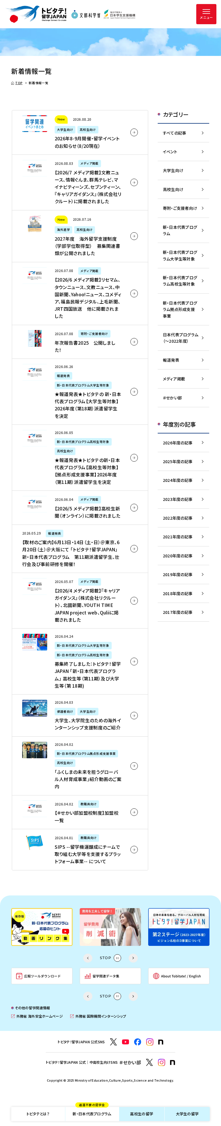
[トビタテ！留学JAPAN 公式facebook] (137, 1042)
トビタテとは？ (37, 1113)
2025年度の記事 (178, 461)
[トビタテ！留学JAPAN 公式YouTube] (125, 1042)
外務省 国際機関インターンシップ (98, 1016)
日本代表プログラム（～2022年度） (181, 338)
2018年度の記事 (178, 593)
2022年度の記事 (178, 518)
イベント (170, 151)
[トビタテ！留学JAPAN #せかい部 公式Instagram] (161, 1062)
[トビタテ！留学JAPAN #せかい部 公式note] (172, 1062)
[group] (85, 927)
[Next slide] (133, 958)
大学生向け (173, 170)
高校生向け (173, 189)
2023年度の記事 (178, 499)
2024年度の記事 (178, 480)
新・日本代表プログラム (92, 1112)
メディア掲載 (174, 379)
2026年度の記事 (178, 443)
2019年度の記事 (178, 574)
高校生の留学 (141, 1113)
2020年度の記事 (178, 556)
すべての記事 (174, 133)
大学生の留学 (187, 1113)
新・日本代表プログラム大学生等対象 (180, 255)
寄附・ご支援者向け (180, 208)
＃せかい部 (172, 398)
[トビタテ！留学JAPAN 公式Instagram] (149, 1042)
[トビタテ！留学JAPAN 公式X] (113, 1042)
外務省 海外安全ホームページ (36, 1016)
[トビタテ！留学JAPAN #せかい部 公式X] (149, 1062)
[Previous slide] (87, 958)
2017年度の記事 (178, 612)
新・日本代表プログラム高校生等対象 (180, 281)
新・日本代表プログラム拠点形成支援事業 (180, 309)
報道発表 (171, 360)
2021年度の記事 (178, 537)
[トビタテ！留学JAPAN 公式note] (160, 1042)
